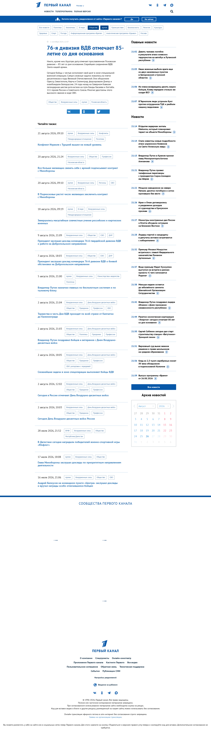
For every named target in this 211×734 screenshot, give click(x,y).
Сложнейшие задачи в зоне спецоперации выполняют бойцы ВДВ (76, 372)
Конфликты (103, 133)
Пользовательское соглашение (82, 666)
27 (135, 413)
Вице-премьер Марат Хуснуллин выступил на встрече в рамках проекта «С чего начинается (155, 271)
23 (170, 430)
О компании (86, 658)
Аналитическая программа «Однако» (121, 33)
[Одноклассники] (88, 111)
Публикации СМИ (111, 671)
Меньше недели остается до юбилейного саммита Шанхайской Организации (152, 289)
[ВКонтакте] (73, 111)
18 (141, 430)
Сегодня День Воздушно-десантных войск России (66, 418)
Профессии (106, 156)
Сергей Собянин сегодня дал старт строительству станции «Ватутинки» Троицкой (157, 334)
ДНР (110, 235)
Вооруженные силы (69, 102)
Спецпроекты (102, 658)
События (95, 671)
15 (164, 424)
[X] (103, 111)
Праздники (83, 308)
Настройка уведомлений (105, 678)
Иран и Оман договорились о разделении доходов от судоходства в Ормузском (153, 206)
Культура (158, 27)
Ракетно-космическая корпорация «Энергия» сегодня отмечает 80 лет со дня (157, 319)
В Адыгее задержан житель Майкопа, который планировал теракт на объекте (155, 129)
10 (135, 424)
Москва (144, 33)
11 (141, 424)
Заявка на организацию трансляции (105, 717)
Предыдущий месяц (134, 406)
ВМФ (67, 430)
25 (141, 436)
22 (164, 430)
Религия (146, 27)
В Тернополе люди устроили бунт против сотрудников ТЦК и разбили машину (157, 104)
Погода (63, 33)
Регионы (102, 183)
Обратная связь (109, 666)
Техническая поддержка (132, 666)
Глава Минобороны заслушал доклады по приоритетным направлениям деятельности (79, 464)
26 (147, 436)
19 (147, 430)
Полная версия (82, 11)
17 (135, 430)
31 (158, 413)
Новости (49, 11)
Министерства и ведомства (108, 276)
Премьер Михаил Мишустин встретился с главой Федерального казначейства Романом (156, 253)
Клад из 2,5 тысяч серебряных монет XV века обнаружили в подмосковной (157, 363)
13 (153, 424)
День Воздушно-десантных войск (101, 302)
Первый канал (57, 5)
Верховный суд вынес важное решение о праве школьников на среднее (154, 349)
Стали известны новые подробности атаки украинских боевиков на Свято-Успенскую (157, 143)
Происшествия (117, 27)
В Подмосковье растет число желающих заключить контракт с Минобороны (73, 196)
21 (158, 430)
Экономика (70, 27)
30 (153, 413)
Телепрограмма (63, 11)
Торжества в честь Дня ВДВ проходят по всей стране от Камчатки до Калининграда (76, 315)
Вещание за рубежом (107, 684)
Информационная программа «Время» (86, 33)
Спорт (53, 33)
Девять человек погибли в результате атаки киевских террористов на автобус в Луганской (157, 56)
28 (141, 413)
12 (147, 424)
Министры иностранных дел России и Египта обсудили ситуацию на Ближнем (157, 223)
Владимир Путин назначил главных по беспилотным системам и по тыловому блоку (77, 289)
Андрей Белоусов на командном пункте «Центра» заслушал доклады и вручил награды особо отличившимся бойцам (78, 484)
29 (147, 413)
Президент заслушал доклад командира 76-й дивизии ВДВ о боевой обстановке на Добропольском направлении (77, 263)
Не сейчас (149, 19)
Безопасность (133, 27)
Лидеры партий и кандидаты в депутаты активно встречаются (155, 237)
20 (153, 430)
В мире (82, 27)
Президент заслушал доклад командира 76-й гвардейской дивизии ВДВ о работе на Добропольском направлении (79, 242)
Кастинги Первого (115, 662)
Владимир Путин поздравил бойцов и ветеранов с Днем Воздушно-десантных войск (77, 341)
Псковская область (99, 102)
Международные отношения (79, 139)
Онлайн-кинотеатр (121, 658)
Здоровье (43, 33)
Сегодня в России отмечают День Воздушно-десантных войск (73, 395)
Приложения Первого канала (88, 662)
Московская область (76, 162)
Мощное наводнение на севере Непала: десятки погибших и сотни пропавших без (156, 190)
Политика (57, 27)
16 (170, 424)
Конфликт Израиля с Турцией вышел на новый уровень (69, 144)
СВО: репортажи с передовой (78, 366)
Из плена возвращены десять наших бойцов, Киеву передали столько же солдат (157, 89)
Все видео (132, 662)
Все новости (44, 27)
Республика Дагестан (74, 436)
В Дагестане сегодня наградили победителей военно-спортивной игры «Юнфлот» (79, 443)
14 (158, 424)
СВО (112, 183)
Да (132, 19)
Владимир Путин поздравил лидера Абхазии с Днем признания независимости (157, 305)
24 (135, 436)
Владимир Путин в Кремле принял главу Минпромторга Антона (156, 158)
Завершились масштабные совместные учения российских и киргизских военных (79, 222)
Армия (104, 27)
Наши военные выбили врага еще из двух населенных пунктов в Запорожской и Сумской (156, 73)
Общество (93, 27)
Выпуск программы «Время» (153, 377)
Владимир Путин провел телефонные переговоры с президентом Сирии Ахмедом (155, 174)
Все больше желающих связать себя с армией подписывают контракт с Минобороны (78, 169)
